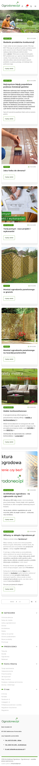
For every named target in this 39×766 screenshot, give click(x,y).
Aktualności (8, 225)
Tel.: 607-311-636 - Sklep (13, 740)
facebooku (14, 573)
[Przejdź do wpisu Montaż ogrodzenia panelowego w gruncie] (19, 265)
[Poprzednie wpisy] (36, 601)
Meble (3, 631)
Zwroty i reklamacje (8, 685)
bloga (24, 571)
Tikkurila (4, 651)
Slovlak (3, 654)
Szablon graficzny (10, 763)
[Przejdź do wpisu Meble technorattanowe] (19, 387)
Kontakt (4, 696)
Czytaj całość (9, 68)
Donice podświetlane (8, 636)
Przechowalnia (6, 674)
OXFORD (30, 428)
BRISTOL (10, 430)
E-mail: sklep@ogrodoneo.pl (14, 749)
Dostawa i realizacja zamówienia (11, 682)
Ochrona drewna (7, 617)
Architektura (5, 628)
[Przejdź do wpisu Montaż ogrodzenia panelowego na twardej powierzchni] (19, 326)
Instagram (5, 702)
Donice (3, 626)
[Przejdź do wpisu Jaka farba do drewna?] (19, 146)
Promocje (4, 642)
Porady (6, 167)
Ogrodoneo (5, 656)
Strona (12, 601)
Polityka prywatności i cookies (11, 705)
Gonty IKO (7, 38)
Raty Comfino (6, 679)
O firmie (4, 694)
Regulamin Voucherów (9, 707)
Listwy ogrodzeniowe (8, 623)
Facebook (5, 699)
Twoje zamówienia (7, 668)
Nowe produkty (6, 639)
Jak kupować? (6, 676)
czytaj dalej (19, 436)
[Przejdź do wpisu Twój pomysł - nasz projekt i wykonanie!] (19, 204)
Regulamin (5, 710)
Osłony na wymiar (7, 634)
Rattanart (4, 659)
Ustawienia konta (7, 671)
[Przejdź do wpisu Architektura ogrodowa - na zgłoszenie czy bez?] (19, 469)
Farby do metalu (6, 620)
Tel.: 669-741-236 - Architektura (15, 745)
